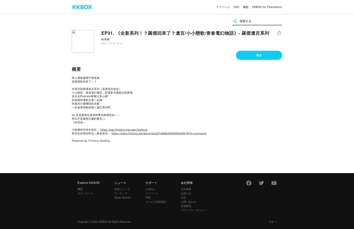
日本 (271, 222)
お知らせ (186, 193)
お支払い (150, 189)
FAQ (236, 7)
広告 (183, 197)
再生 (259, 55)
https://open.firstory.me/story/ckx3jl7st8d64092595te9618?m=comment (159, 133)
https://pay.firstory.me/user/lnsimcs (123, 129)
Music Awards (122, 197)
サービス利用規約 (155, 202)
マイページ (223, 7)
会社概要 (186, 189)
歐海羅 (105, 39)
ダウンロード (85, 193)
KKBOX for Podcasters (267, 7)
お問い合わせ (188, 202)
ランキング (120, 193)
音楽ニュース (122, 189)
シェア (279, 33)
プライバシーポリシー (194, 210)
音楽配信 (186, 206)
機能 (246, 7)
